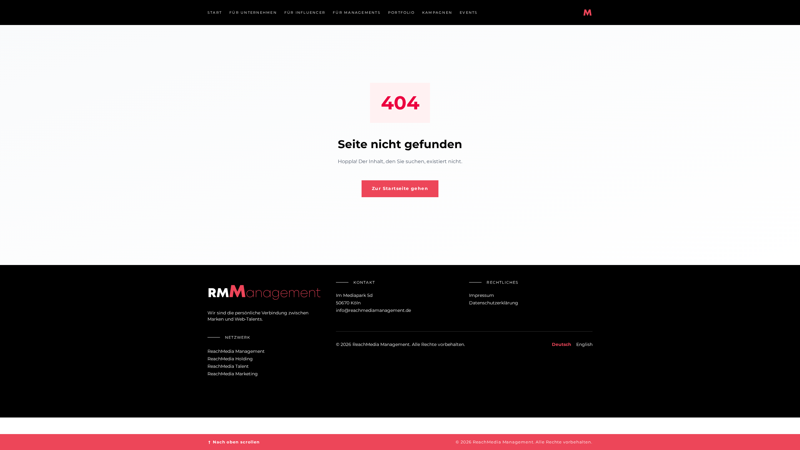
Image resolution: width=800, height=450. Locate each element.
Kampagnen (437, 12)
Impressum (481, 295)
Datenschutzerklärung (493, 303)
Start (215, 12)
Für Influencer (304, 12)
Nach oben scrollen (234, 442)
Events (469, 12)
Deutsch (561, 344)
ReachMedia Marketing (233, 374)
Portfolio (401, 12)
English (584, 344)
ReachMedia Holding (230, 359)
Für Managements (357, 12)
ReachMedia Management (236, 351)
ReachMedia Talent (228, 366)
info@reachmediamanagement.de (373, 310)
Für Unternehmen (253, 12)
